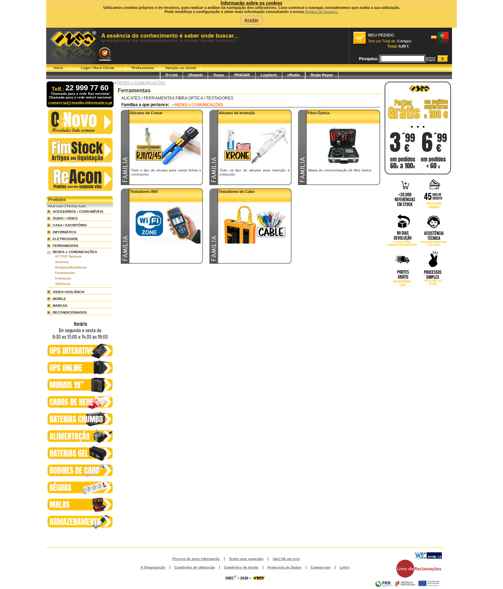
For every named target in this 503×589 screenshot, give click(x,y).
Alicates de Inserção (237, 113)
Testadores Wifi (144, 191)
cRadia (293, 75)
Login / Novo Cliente (98, 68)
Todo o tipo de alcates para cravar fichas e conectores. (166, 172)
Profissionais (143, 68)
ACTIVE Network (68, 256)
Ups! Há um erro (286, 559)
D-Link (172, 75)
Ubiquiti (195, 75)
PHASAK (242, 75)
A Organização (153, 567)
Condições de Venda (241, 567)
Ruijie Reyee (322, 75)
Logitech (269, 75)
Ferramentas (65, 273)
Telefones (62, 284)
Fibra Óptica (318, 113)
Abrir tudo (56, 206)
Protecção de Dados (284, 567)
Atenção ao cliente (180, 68)
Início (58, 68)
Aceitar (251, 20)
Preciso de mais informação (196, 559)
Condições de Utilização (195, 567)
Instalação (63, 278)
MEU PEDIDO (381, 35)
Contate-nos (321, 567)
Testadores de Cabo (237, 191)
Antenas (61, 262)
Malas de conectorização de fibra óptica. (340, 170)
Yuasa (218, 75)
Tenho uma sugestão (246, 559)
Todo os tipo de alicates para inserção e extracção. (255, 172)
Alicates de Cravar (146, 113)
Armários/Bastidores (71, 267)
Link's (345, 567)
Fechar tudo (76, 206)
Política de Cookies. (321, 12)
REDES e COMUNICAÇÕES (141, 83)
